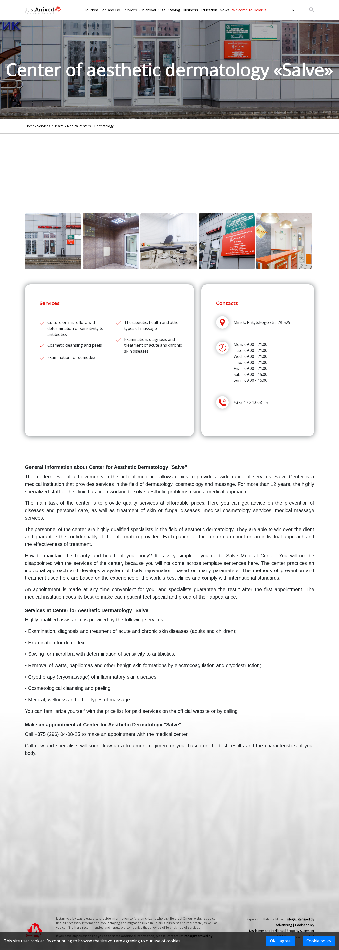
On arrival (147, 9)
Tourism (91, 9)
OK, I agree (280, 941)
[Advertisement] (169, 168)
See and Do (110, 9)
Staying (174, 9)
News (225, 9)
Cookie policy (318, 941)
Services (130, 9)
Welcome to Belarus (249, 9)
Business (190, 9)
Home (30, 126)
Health (59, 126)
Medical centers (79, 126)
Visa (161, 9)
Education (209, 9)
